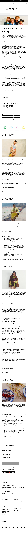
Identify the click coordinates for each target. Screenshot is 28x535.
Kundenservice (5, 499)
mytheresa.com (15, 531)
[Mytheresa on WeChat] (25, 528)
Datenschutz (4, 519)
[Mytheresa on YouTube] (17, 528)
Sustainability (17, 503)
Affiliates (16, 510)
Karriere (15, 506)
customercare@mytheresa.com (9, 445)
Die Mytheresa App (18, 501)
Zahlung (3, 506)
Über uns (16, 499)
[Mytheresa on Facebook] (6, 528)
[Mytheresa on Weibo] (21, 528)
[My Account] (23, 4)
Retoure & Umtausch (6, 509)
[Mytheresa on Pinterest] (10, 528)
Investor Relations (17, 508)
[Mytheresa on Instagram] (13, 528)
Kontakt (3, 501)
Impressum (4, 521)
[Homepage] (14, 3)
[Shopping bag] (26, 4)
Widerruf (3, 514)
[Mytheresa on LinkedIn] (2, 528)
